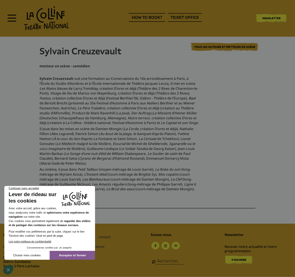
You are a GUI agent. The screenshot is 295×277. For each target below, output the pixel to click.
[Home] (46, 18)
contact (104, 237)
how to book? (147, 17)
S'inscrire (239, 259)
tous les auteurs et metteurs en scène (224, 47)
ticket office (185, 17)
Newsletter (271, 18)
